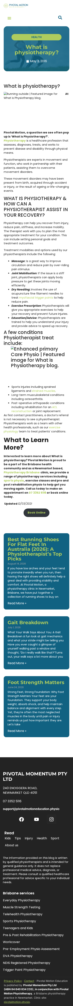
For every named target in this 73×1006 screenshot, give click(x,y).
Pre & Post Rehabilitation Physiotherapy (33, 935)
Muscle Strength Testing (21, 907)
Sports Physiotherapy (19, 921)
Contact (29, 980)
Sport (55, 838)
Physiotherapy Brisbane (22, 472)
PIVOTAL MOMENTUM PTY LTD (35, 776)
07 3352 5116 (37, 493)
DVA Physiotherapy (18, 956)
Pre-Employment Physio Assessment (31, 949)
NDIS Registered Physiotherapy (26, 963)
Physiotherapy (15, 141)
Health (42, 838)
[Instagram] (51, 819)
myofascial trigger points (36, 298)
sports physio (14, 480)
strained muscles (43, 391)
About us (11, 845)
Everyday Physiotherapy (21, 900)
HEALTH (36, 37)
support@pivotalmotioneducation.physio (31, 809)
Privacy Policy (13, 980)
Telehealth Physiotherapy (22, 914)
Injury (29, 838)
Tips (18, 838)
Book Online (37, 512)
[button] (9, 18)
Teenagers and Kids (18, 928)
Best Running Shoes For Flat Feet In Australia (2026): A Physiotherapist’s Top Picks (35, 549)
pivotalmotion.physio (17, 1001)
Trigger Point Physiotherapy (24, 970)
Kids (8, 838)
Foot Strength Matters (36, 682)
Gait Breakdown (28, 622)
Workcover (11, 942)
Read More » (17, 603)
